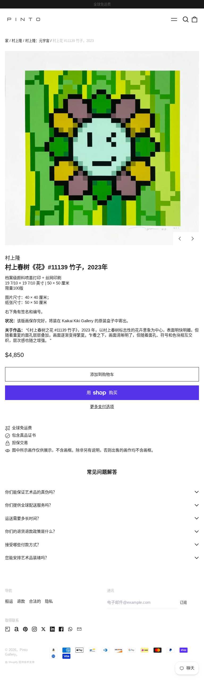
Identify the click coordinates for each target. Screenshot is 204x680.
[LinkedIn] (52, 629)
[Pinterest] (25, 629)
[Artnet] (16, 629)
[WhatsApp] (70, 629)
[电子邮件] (79, 629)
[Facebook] (61, 629)
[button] (185, 19)
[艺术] (7, 629)
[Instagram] (34, 629)
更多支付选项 (102, 406)
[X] (43, 629)
